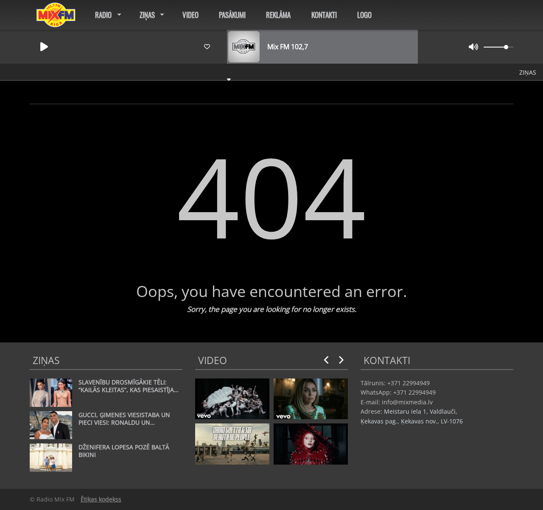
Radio (103, 14)
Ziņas (147, 14)
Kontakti (324, 14)
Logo (364, 14)
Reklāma (278, 14)
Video (190, 14)
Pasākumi (232, 14)
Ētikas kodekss (101, 499)
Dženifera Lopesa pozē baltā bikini (216, 72)
